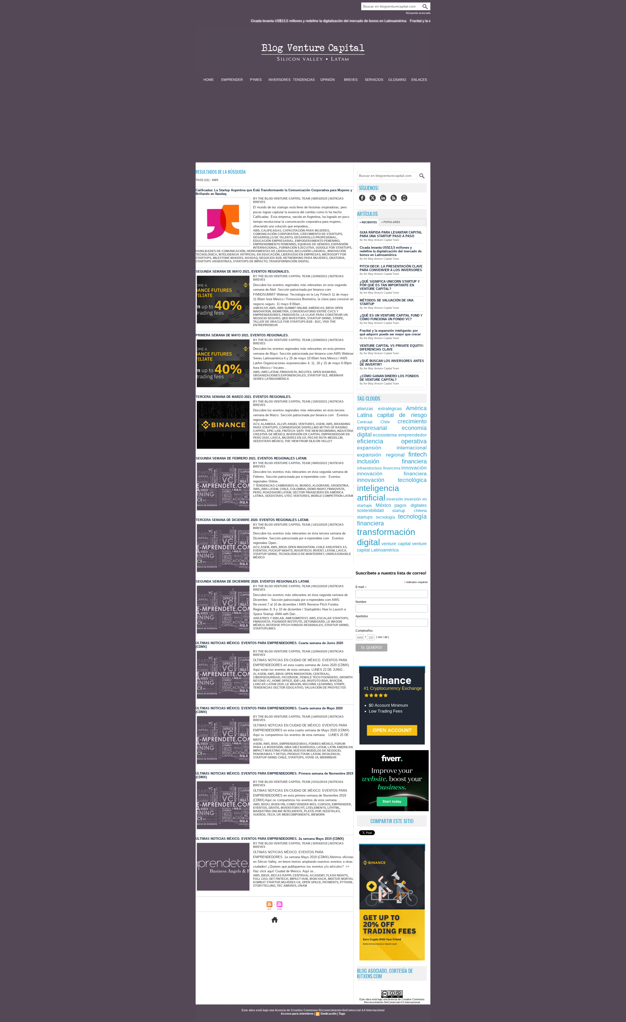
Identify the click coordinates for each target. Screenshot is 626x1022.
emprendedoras (293, 743)
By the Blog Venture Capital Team (281, 198)
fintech (417, 454)
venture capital (396, 543)
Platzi (309, 811)
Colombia (298, 489)
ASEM (320, 424)
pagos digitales (410, 505)
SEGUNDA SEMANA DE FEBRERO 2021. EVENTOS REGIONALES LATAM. (251, 458)
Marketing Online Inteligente (277, 811)
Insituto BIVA (317, 680)
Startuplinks (264, 628)
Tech (271, 814)
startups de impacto (250, 261)
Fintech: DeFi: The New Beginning (309, 431)
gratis (273, 807)
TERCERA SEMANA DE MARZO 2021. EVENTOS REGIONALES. (243, 397)
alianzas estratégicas (379, 408)
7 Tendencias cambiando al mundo (282, 485)
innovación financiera (392, 474)
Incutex (305, 372)
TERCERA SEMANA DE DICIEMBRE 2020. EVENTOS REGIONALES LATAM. (252, 520)
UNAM (302, 885)
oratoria (337, 258)
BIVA (274, 743)
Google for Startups (333, 247)
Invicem (336, 680)
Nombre (361, 602)
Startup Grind (319, 318)
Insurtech (303, 550)
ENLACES (419, 80)
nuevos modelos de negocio (317, 750)
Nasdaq (251, 258)
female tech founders (319, 677)
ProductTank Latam (304, 754)
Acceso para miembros (297, 1013)
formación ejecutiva (296, 247)
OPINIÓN (327, 80)
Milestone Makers (228, 258)
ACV (256, 424)
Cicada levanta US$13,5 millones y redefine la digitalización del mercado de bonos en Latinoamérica (285, 21)
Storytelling (264, 885)
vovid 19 (311, 757)
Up (278, 814)
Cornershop (289, 427)
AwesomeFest (296, 618)
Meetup (334, 879)
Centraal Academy (309, 875)
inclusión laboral (310, 251)
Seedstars (274, 496)
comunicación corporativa (276, 234)
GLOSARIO (397, 80)
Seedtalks (331, 811)
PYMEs (256, 80)
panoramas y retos (269, 754)
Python (346, 882)
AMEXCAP (260, 308)
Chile (284, 489)
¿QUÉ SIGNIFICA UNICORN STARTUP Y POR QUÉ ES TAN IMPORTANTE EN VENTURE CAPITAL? (390, 285)
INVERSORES (279, 80)
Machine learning (317, 684)
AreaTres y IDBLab (268, 618)
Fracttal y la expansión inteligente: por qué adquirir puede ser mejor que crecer (427, 21)
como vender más (301, 804)
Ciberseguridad (266, 677)
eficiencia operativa (392, 441)
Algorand (320, 485)
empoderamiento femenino (317, 241)
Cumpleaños (364, 630)
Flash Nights (337, 875)
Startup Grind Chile (270, 757)
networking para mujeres (305, 258)
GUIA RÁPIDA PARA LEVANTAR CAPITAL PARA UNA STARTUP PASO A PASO (391, 234)
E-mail (361, 587)
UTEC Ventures (296, 496)
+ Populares (390, 222)
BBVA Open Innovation (297, 547)
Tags (342, 1013)
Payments (330, 882)
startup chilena (409, 510)
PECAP (312, 437)
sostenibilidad (370, 510)
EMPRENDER (232, 80)
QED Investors (294, 318)
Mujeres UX (291, 882)
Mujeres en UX (294, 437)
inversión (394, 499)
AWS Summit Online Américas (300, 308)
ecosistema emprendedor (400, 434)
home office (282, 680)
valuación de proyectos (325, 687)
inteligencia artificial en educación (249, 254)
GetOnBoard (314, 621)
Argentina (339, 485)
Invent (318, 550)
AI (254, 674)
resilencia (331, 754)
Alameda (268, 424)
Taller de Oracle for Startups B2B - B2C (287, 321)
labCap (259, 684)
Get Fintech (278, 879)
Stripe (338, 318)
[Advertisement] (313, 119)
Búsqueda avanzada (418, 12)
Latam (321, 747)
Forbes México (321, 743)
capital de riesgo (402, 415)
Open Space (311, 882)
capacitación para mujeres (306, 230)
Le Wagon (293, 684)
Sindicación (328, 1013)
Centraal (321, 674)
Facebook (290, 677)
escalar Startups (332, 618)
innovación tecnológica (392, 480)
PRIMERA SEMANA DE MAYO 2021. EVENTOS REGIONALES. (242, 335)
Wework (318, 814)
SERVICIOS (374, 80)
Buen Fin (278, 804)
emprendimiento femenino (274, 244)
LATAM (330, 550)
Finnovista (290, 315)
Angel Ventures (300, 424)
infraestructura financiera (378, 468)
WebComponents (296, 814)
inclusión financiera (392, 461)
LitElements (316, 807)
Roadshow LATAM (277, 492)
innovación (414, 467)
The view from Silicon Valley (308, 441)
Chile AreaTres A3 (331, 547)
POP (318, 811)
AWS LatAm (269, 372)
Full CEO (260, 879)
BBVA (265, 875)
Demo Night (316, 489)
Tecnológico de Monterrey (301, 554)
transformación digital (289, 261)
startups (365, 517)
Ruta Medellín (331, 437)
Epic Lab (274, 431)
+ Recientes (368, 222)
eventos (260, 550)
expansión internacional (392, 447)
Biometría (280, 311)
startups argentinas (214, 261)
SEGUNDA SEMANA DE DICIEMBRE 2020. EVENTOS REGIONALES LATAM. (253, 581)
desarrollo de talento (273, 237)
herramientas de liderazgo (270, 251)
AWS (256, 230)
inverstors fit (292, 807)
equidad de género (314, 244)
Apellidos (362, 616)
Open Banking (324, 372)
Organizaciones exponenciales (279, 375)
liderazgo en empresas (301, 254)
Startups (296, 757)
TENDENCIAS (304, 80)
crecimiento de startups (321, 234)
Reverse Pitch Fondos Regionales (294, 625)
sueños (259, 814)
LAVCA (275, 437)
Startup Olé (317, 375)
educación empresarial (273, 241)
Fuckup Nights (280, 550)
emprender (341, 804)
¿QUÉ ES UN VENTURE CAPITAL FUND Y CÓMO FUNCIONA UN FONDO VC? (391, 317)
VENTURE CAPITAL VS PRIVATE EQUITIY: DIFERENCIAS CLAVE (392, 347)
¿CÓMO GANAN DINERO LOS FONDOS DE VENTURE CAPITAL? (389, 378)
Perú (257, 492)
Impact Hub (299, 879)
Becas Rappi (281, 875)
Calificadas (271, 230)
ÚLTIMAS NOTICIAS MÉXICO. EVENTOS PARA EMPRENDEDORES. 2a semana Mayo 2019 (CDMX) (270, 839)
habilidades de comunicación (220, 251)
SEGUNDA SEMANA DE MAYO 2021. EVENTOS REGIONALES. (243, 271)
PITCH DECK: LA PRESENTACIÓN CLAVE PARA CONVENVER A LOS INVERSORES (391, 268)
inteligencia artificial (378, 492)
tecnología (385, 517)
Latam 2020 (275, 684)
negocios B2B (270, 258)
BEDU (265, 804)
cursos (324, 804)
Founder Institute (287, 621)
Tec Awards (286, 885)
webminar (328, 757)
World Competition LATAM (332, 496)
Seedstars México (268, 441)
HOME (208, 80)
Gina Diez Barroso (299, 747)
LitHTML (333, 807)
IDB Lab (300, 680)
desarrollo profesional (315, 237)
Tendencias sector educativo (278, 687)
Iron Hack (318, 879)
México (383, 505)
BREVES (351, 80)
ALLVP (281, 424)
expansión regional (381, 455)
